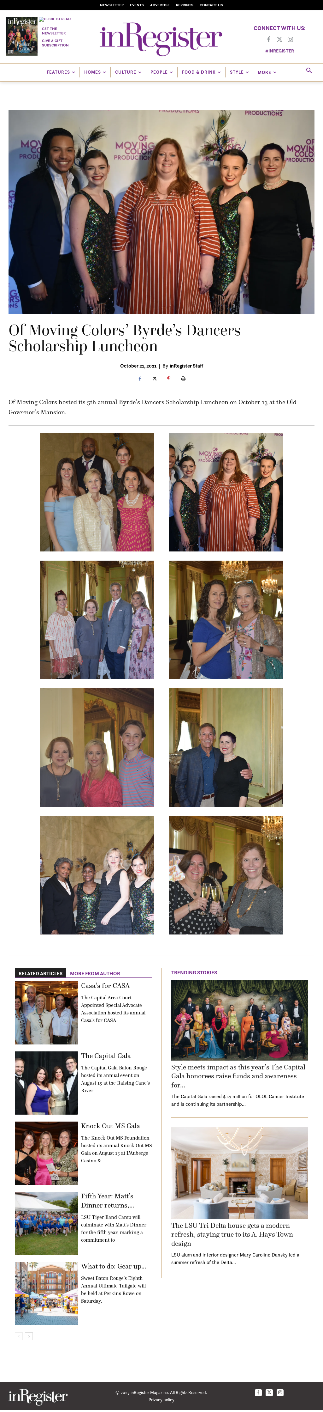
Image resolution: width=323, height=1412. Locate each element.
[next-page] (29, 1336)
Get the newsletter (54, 30)
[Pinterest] (168, 379)
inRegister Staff (186, 365)
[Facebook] (268, 39)
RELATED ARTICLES (40, 973)
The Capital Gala (106, 1055)
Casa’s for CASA (105, 985)
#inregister (279, 51)
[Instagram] (290, 39)
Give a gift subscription (55, 42)
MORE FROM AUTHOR (95, 973)
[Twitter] (279, 39)
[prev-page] (19, 1336)
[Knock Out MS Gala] (46, 1153)
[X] (154, 379)
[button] (309, 70)
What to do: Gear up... (113, 1266)
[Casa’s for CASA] (46, 1012)
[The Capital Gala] (46, 1083)
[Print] (183, 379)
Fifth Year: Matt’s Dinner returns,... (107, 1200)
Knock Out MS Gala (110, 1126)
